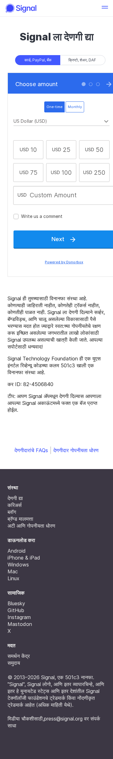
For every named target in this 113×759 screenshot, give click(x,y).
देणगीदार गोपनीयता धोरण (76, 450)
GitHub (16, 610)
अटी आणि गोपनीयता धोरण (31, 526)
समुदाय (14, 663)
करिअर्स (15, 505)
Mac (13, 571)
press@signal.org (63, 718)
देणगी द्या (15, 498)
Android (17, 551)
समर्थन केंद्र (19, 656)
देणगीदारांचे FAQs (31, 450)
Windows (18, 564)
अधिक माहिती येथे (54, 705)
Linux (13, 578)
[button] (105, 8)
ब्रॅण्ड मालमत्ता (20, 519)
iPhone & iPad (24, 558)
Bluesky (16, 603)
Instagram (19, 617)
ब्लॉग (12, 512)
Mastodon (20, 624)
